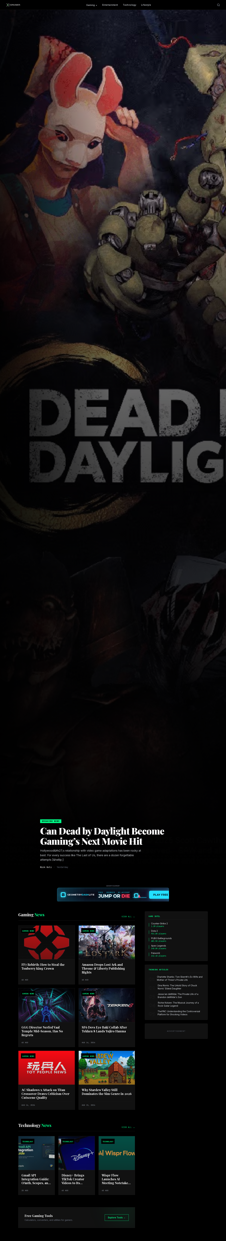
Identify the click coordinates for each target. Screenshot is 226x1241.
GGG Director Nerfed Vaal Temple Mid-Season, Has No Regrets (42, 1031)
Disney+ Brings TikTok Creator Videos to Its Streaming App (73, 1181)
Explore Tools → (116, 1217)
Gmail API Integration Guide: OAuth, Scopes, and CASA (36, 1181)
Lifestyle (146, 5)
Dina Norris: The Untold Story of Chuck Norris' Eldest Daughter (177, 987)
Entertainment (110, 5)
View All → (128, 916)
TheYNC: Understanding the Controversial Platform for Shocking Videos (179, 1013)
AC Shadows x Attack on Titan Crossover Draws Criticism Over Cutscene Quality (45, 1094)
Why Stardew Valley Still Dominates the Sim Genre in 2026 (107, 1092)
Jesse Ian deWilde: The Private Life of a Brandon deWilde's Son (178, 995)
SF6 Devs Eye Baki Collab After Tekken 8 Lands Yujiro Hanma (104, 1029)
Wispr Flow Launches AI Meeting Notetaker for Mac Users (116, 1181)
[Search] (218, 4)
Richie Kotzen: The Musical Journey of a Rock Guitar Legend (178, 1004)
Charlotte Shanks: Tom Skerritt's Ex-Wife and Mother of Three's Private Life (179, 978)
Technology (129, 5)
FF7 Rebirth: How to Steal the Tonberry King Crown (43, 966)
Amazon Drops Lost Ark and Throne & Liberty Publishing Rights (103, 968)
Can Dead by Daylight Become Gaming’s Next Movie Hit (102, 835)
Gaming (90, 5)
